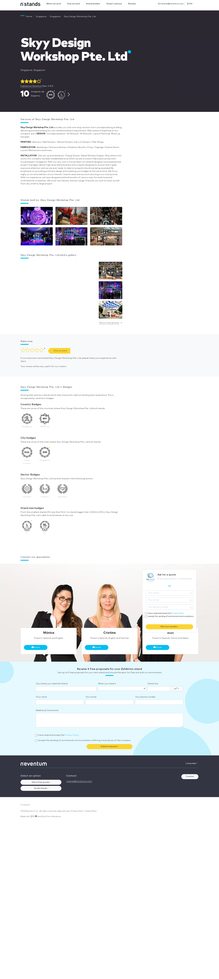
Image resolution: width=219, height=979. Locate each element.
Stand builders (93, 4)
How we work (73, 4)
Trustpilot (25, 805)
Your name (41, 697)
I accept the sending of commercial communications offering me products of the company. (84, 740)
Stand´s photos (114, 4)
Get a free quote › (41, 782)
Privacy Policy (178, 613)
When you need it (107, 684)
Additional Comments (47, 710)
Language (191, 763)
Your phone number (145, 697)
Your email (90, 697)
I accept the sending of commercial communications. (170, 616)
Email (37, 647)
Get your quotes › (169, 627)
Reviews (132, 4)
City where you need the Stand (51, 684)
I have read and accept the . (165, 613)
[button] (110, 271)
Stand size (152, 684)
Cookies (190, 776)
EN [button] (191, 4)
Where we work (53, 4)
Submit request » (109, 746)
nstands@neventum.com (172, 4)
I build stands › (41, 788)
